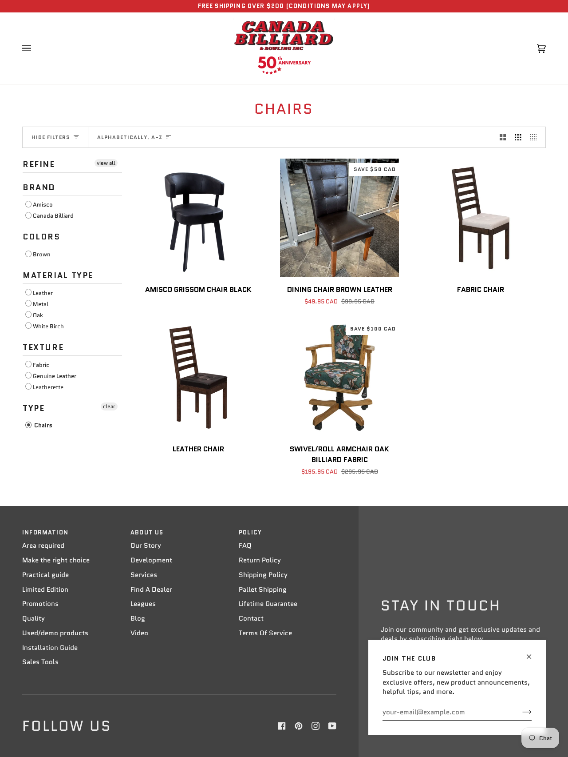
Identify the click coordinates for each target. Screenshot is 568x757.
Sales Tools (40, 661)
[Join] (520, 712)
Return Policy (260, 560)
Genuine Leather (54, 376)
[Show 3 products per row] (518, 137)
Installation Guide (50, 647)
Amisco (43, 204)
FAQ (245, 545)
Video (139, 633)
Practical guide (45, 574)
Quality (33, 618)
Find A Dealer (151, 589)
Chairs (42, 425)
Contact (251, 618)
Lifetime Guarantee (268, 603)
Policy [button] (250, 532)
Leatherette (48, 387)
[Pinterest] (299, 726)
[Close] (533, 653)
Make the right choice (56, 560)
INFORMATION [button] (45, 532)
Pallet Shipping (263, 589)
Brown (42, 254)
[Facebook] (282, 726)
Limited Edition (45, 589)
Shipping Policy (263, 574)
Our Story (145, 545)
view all (106, 163)
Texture (43, 347)
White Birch (48, 326)
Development (151, 560)
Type (33, 408)
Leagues (143, 603)
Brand (39, 187)
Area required (43, 545)
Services (143, 574)
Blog (137, 618)
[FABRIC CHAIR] (480, 218)
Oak (38, 315)
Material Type (58, 275)
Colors (41, 237)
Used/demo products (55, 633)
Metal (40, 304)
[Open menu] (35, 48)
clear (109, 406)
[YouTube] (332, 726)
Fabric (41, 365)
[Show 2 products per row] (503, 137)
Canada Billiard (53, 215)
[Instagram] (316, 726)
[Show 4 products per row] (536, 137)
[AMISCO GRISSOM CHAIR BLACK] (198, 218)
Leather (43, 293)
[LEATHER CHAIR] (198, 377)
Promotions (40, 603)
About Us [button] (146, 532)
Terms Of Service (265, 633)
